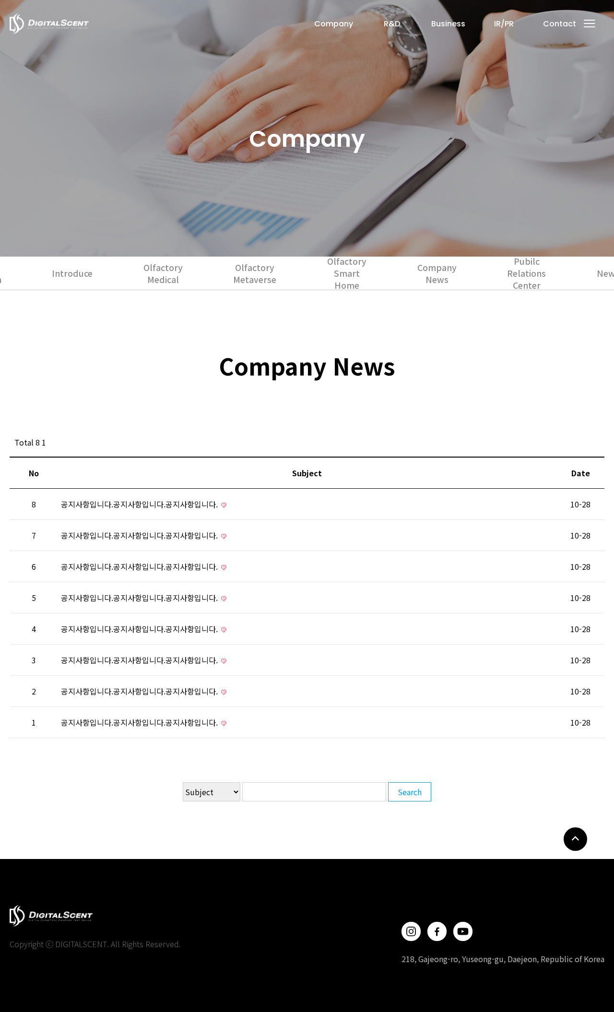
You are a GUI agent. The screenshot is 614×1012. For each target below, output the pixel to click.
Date (580, 473)
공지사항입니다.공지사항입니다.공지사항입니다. (140, 504)
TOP (575, 839)
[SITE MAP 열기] (590, 23)
